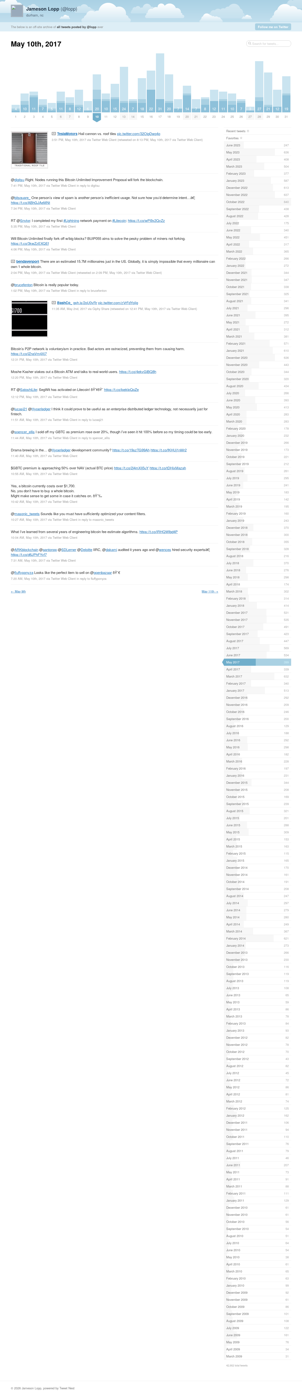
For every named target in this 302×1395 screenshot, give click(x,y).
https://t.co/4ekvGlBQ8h (137, 371)
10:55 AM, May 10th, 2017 (29, 473)
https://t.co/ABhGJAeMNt (30, 202)
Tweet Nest (67, 1388)
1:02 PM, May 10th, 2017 (28, 290)
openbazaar (103, 572)
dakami (111, 549)
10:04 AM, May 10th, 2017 (29, 537)
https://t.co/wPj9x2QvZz (146, 220)
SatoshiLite (28, 389)
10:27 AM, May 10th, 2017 (29, 519)
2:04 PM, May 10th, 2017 (28, 272)
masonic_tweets (27, 513)
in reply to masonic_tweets (96, 519)
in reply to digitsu (88, 185)
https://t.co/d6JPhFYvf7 (29, 554)
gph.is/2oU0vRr (85, 302)
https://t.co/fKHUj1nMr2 (169, 449)
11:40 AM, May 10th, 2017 (29, 456)
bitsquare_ (22, 197)
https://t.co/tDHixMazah (168, 467)
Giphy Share (100, 308)
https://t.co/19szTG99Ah (131, 449)
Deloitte (86, 549)
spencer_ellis (24, 431)
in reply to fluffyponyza (91, 578)
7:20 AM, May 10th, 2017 (28, 578)
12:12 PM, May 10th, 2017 (29, 396)
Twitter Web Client (104, 139)
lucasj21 (20, 408)
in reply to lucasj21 (90, 419)
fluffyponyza (23, 572)
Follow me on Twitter (273, 27)
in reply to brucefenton (92, 290)
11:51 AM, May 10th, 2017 (29, 419)
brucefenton (23, 284)
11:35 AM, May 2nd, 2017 (69, 308)
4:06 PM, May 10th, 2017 (28, 249)
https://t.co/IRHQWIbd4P (158, 531)
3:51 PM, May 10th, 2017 (69, 139)
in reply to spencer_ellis (94, 438)
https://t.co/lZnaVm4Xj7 (29, 353)
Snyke (25, 220)
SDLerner (68, 549)
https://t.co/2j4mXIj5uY (131, 467)
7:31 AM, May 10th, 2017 (28, 560)
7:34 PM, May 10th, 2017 (28, 208)
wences (165, 549)
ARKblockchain (26, 549)
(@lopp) (51, 8)
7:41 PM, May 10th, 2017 (28, 185)
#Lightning (71, 220)
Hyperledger (41, 408)
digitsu (19, 179)
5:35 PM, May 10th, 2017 (28, 226)
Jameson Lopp (31, 1388)
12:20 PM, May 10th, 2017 (29, 377)
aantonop (50, 549)
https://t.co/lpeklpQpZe (121, 389)
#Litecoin (119, 220)
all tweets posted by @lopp (76, 27)
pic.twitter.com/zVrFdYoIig (118, 302)
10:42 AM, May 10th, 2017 (29, 501)
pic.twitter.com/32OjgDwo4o (138, 133)
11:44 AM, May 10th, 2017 (29, 438)
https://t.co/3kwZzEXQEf (30, 243)
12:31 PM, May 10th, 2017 (29, 359)
